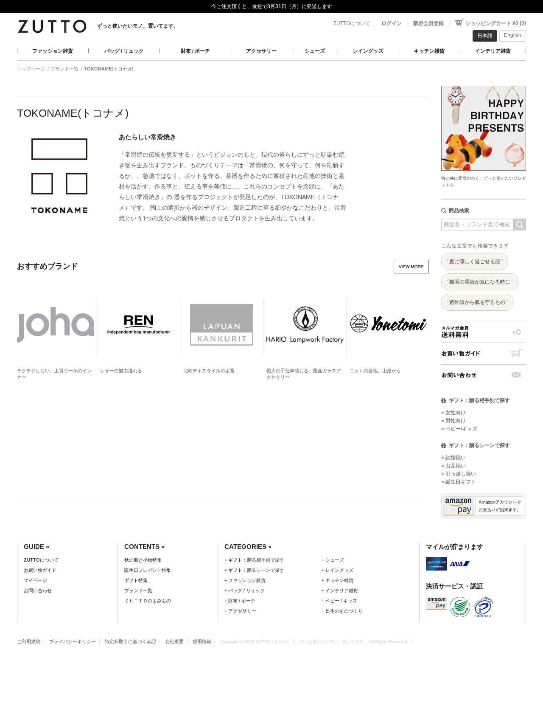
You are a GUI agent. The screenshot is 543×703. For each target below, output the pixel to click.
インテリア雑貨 (493, 51)
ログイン (391, 23)
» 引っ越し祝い (458, 474)
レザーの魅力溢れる (121, 370)
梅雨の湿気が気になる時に (479, 282)
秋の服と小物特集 (143, 559)
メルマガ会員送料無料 (483, 332)
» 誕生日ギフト (458, 482)
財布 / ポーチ (195, 51)
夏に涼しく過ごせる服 (474, 261)
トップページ (31, 68)
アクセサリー (261, 51)
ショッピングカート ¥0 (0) (495, 23)
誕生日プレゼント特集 (147, 570)
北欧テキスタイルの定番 (209, 370)
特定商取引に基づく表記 (130, 641)
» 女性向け (453, 413)
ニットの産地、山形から (375, 370)
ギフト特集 (136, 580)
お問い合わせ (483, 375)
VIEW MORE (411, 266)
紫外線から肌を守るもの (477, 302)
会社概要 (174, 641)
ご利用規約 (28, 641)
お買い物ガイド (483, 353)
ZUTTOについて (351, 23)
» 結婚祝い (453, 458)
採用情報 (202, 641)
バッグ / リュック (124, 51)
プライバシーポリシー (72, 641)
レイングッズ (368, 51)
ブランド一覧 (64, 68)
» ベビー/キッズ (459, 429)
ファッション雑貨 (52, 51)
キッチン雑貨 (429, 51)
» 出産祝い (453, 466)
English (512, 35)
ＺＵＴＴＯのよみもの (147, 600)
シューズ (315, 51)
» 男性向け (453, 421)
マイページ (35, 580)
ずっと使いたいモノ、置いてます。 (138, 26)
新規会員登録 (428, 23)
